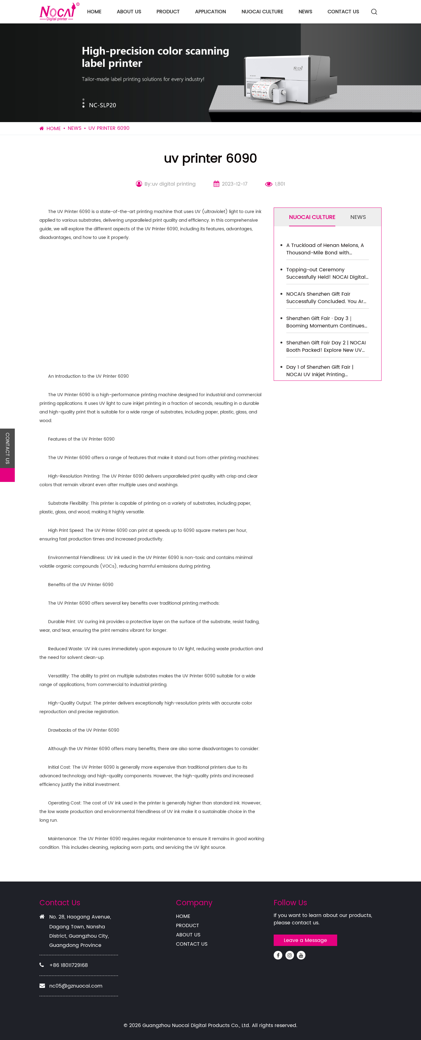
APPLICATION (210, 12)
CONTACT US (343, 12)
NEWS (305, 12)
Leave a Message (305, 940)
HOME (94, 12)
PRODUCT (168, 12)
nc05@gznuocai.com (75, 986)
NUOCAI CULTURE (262, 12)
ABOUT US (129, 12)
